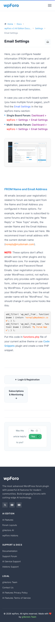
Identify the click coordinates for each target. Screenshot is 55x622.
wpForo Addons (10, 535)
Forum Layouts (9, 525)
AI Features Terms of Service (16, 598)
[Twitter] (5, 505)
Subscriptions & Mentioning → (16, 395)
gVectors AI (8, 530)
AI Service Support (11, 561)
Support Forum (9, 556)
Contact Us (7, 587)
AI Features (7, 520)
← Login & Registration (27, 379)
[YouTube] (12, 505)
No (34, 430)
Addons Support (10, 566)
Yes (35, 436)
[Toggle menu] (50, 5)
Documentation (9, 551)
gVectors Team (9, 582)
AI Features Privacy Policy (15, 592)
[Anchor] (5, 179)
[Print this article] (48, 42)
